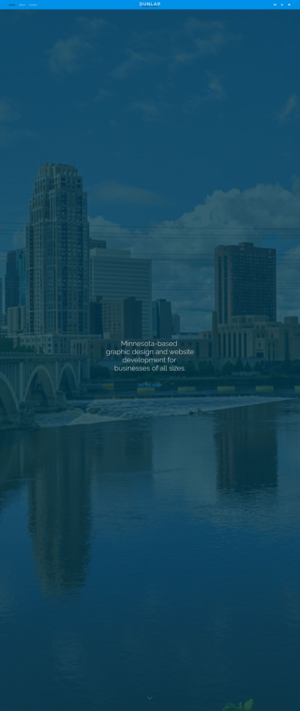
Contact (33, 4)
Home (12, 4)
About (22, 4)
